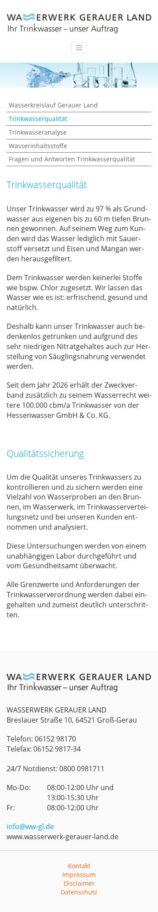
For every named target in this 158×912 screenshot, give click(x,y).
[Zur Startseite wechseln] (79, 23)
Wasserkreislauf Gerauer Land (53, 105)
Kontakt (79, 866)
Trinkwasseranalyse (38, 132)
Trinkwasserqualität (38, 118)
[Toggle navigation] (79, 48)
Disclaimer (79, 883)
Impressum (79, 874)
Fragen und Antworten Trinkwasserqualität (72, 159)
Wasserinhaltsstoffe (38, 146)
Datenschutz (79, 892)
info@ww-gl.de (30, 826)
